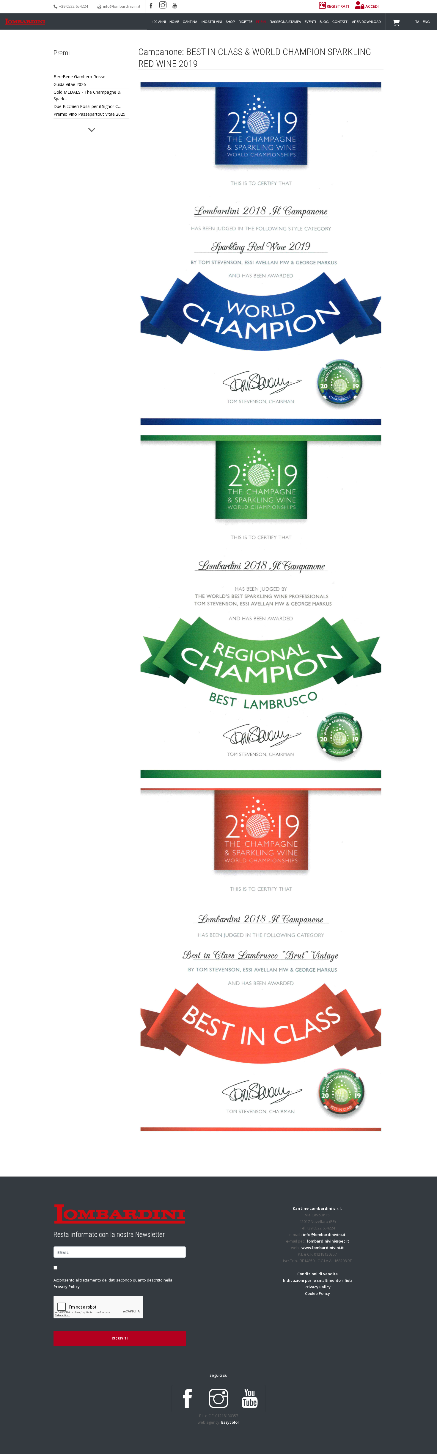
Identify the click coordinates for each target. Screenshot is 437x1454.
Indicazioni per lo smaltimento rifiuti (317, 1280)
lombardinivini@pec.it (328, 1241)
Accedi (371, 6)
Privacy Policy (67, 1286)
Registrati (338, 6)
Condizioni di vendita (317, 1273)
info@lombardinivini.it (121, 6)
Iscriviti (120, 1338)
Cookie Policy (317, 1293)
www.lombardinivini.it (322, 1247)
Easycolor (230, 1422)
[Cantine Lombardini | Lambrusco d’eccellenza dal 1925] (25, 21)
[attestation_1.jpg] (260, 253)
